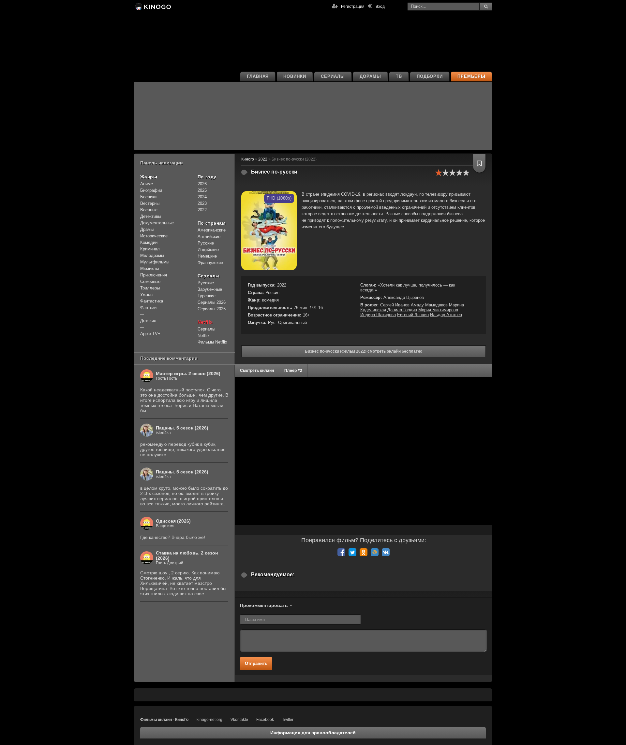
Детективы (150, 216)
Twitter (287, 719)
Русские (206, 243)
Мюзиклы (149, 268)
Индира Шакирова (378, 314)
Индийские (208, 249)
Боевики (148, 196)
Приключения (153, 275)
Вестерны (149, 203)
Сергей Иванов (395, 304)
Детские (148, 320)
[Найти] (485, 6)
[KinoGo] (152, 6)
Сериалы (333, 76)
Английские (209, 236)
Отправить (256, 663)
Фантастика (151, 301)
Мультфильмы (154, 262)
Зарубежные (210, 289)
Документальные (157, 222)
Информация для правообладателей (313, 732)
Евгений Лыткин (413, 314)
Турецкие (207, 295)
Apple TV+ (150, 333)
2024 (202, 196)
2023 (202, 203)
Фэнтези (148, 307)
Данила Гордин (402, 309)
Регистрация (353, 6)
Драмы (147, 229)
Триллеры (150, 288)
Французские (210, 262)
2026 (202, 183)
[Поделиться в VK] (386, 552)
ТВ (399, 76)
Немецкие (207, 256)
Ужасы (146, 294)
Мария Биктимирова (438, 309)
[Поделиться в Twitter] (352, 552)
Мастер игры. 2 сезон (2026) (188, 373)
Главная (258, 76)
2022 (202, 209)
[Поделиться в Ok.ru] (363, 552)
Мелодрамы (152, 255)
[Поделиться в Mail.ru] (375, 552)
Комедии (148, 242)
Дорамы (370, 76)
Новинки (294, 76)
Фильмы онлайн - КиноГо (164, 719)
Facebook (265, 719)
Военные (148, 209)
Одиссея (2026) (173, 521)
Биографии (151, 190)
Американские (212, 230)
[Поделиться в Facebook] (341, 552)
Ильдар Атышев (446, 314)
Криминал (150, 248)
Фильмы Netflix (212, 342)
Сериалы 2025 (212, 308)
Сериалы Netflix (206, 332)
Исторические (154, 235)
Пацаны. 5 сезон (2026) (182, 427)
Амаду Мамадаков (429, 304)
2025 (202, 190)
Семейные (150, 281)
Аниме (146, 183)
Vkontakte (239, 719)
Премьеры (471, 76)
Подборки (430, 76)
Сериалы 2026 (212, 302)
